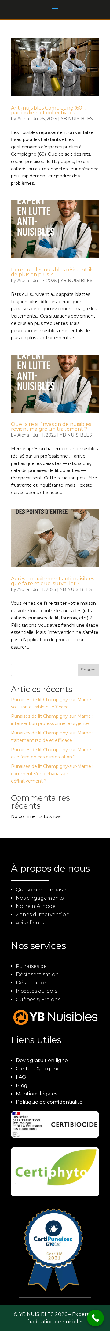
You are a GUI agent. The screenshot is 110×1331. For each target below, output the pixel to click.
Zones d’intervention (43, 914)
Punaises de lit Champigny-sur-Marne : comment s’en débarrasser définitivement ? (52, 774)
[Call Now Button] (95, 1318)
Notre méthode (36, 906)
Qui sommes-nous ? (41, 890)
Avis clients (30, 923)
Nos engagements (40, 898)
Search (88, 670)
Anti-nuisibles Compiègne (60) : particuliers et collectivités (48, 110)
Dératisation (32, 983)
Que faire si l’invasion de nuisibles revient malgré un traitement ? (51, 426)
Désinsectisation (37, 974)
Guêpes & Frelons (38, 999)
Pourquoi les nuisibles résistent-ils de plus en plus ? (52, 272)
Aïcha (23, 118)
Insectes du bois (36, 991)
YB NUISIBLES (77, 118)
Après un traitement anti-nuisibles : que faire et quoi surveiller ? (53, 581)
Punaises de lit (34, 966)
